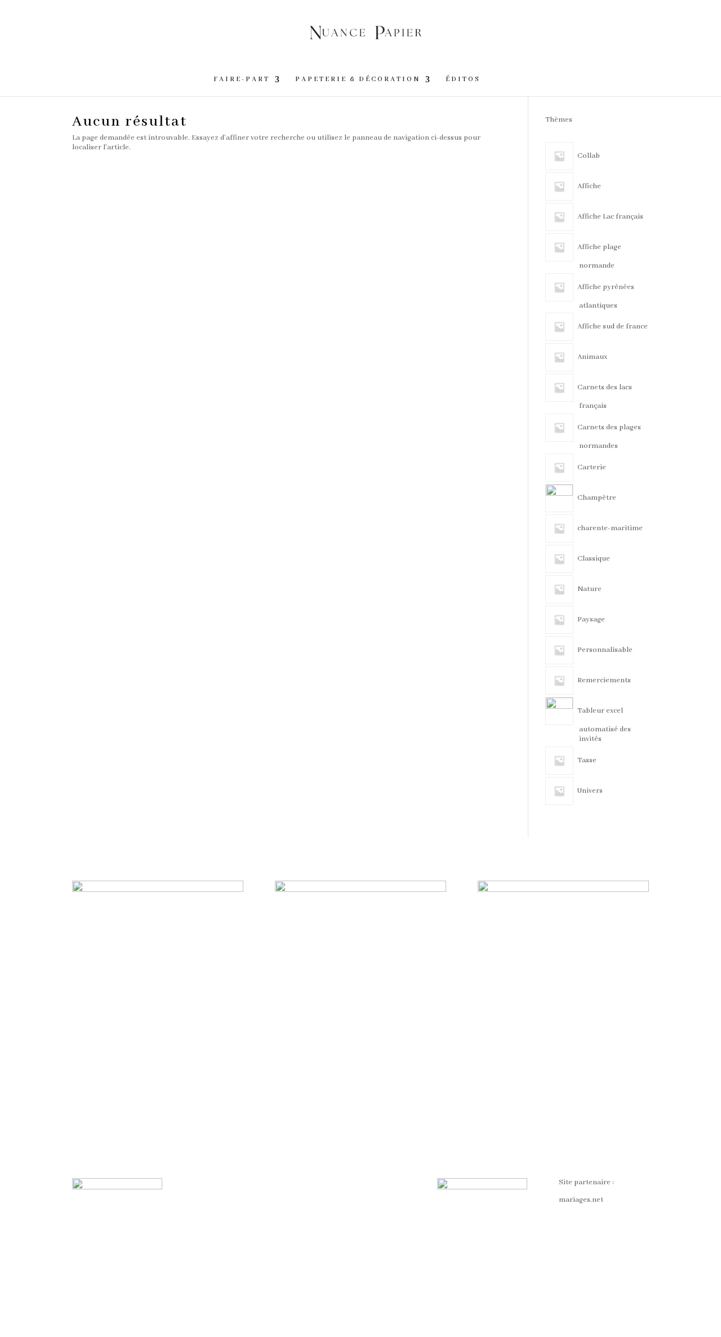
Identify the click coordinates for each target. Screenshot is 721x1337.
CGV (201, 1182)
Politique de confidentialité (340, 1214)
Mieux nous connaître (231, 1235)
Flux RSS (330, 1236)
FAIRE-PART (241, 79)
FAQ (201, 1200)
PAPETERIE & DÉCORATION (357, 79)
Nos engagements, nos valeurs (353, 1187)
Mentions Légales (223, 1217)
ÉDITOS (463, 79)
